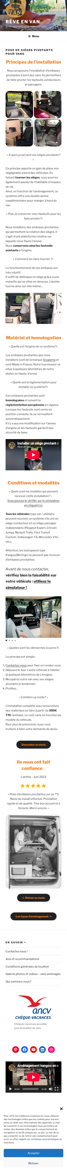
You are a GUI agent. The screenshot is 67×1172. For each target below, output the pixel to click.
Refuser (33, 1163)
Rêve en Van (23, 21)
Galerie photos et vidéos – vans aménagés (33, 974)
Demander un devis (34, 744)
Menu (35, 36)
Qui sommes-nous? (18, 981)
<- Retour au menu (33, 897)
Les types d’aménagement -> (33, 916)
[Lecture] (10, 1089)
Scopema (49, 359)
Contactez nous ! (17, 951)
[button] (61, 1109)
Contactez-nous (16, 665)
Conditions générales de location (27, 966)
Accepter (34, 1153)
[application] (33, 1077)
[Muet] (50, 1089)
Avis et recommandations (22, 959)
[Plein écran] (56, 1089)
